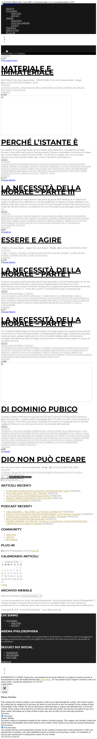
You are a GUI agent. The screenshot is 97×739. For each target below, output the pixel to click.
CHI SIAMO (11, 11)
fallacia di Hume (32, 298)
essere (4, 166)
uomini (21, 445)
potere (85, 438)
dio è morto (31, 218)
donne (53, 433)
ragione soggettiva (27, 223)
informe (86, 166)
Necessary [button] (5, 713)
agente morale (32, 216)
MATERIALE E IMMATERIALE (27, 70)
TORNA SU (6, 662)
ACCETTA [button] (37, 682)
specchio (75, 171)
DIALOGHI (16, 21)
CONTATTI (11, 37)
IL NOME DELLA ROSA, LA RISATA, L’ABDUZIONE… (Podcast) (36, 516)
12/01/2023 (5, 447)
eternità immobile (50, 166)
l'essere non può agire (21, 255)
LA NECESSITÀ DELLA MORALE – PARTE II (41, 321)
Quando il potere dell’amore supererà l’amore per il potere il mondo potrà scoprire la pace (42, 441)
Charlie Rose (53, 431)
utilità (77, 303)
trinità (44, 173)
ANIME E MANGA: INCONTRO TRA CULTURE (28, 498)
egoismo (43, 218)
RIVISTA (10, 9)
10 (2, 573)
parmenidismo (79, 169)
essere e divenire (18, 166)
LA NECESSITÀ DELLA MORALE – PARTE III (41, 190)
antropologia (9, 348)
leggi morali (34, 352)
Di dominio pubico (58, 164)
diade (72, 164)
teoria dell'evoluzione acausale (20, 173)
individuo (6, 221)
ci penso (5, 88)
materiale (79, 88)
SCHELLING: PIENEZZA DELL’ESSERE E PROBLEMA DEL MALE (37, 491)
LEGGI (4, 159)
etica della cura (79, 433)
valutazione (8, 225)
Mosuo (62, 435)
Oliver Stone (74, 435)
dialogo (45, 433)
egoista (84, 348)
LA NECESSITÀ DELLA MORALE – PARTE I (41, 272)
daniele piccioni (39, 164)
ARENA (9, 18)
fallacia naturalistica (56, 298)
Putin (35, 440)
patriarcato (41, 438)
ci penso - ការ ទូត (19, 88)
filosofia (6, 350)
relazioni (53, 171)
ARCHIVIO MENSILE (11, 596)
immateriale (49, 88)
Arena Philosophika (12, 294)
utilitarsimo (8, 305)
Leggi (23, 352)
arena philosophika (52, 216)
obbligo (69, 221)
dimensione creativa (12, 218)
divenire (80, 164)
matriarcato (51, 435)
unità (52, 173)
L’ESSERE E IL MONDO (17, 500)
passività (28, 303)
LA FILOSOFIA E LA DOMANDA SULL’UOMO (28, 496)
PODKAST (11, 28)
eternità (34, 166)
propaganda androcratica (16, 440)
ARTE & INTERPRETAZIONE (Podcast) (25, 519)
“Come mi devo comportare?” (58, 296)
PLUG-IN (10, 33)
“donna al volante (12, 431)
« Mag (4, 585)
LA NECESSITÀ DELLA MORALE (74, 300)
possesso (76, 438)
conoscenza (58, 348)
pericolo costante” (59, 438)
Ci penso (5, 85)
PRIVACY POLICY (14, 671)
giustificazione (80, 218)
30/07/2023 (5, 175)
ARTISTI (15, 16)
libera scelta (20, 221)
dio (36, 253)
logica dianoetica (33, 355)
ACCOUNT (11, 42)
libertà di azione (60, 352)
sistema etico (58, 223)
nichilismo (16, 303)
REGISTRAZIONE (14, 39)
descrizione (79, 216)
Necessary (8, 716)
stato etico (53, 357)
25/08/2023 (5, 92)
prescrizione (8, 223)
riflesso (64, 171)
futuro (65, 166)
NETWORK (11, 540)
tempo (83, 171)
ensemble (63, 433)
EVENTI (15, 25)
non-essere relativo (59, 169)
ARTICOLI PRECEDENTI (20, 477)
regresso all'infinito (61, 303)
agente (19, 216)
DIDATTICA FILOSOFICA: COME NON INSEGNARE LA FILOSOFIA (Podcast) (43, 514)
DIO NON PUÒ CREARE (43, 459)
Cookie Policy (45, 679)
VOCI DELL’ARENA (20, 23)
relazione (45, 223)
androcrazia (38, 431)
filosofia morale (79, 298)
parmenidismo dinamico (14, 171)
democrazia (73, 348)
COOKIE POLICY (14, 673)
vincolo (20, 225)
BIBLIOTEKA (12, 30)
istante (5, 169)
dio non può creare (49, 253)
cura (84, 431)
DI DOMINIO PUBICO (39, 409)
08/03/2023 (5, 359)
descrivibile (34, 88)
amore (27, 431)
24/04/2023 (5, 258)
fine (3, 300)
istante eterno (18, 169)
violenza (31, 445)
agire (4, 253)
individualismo (38, 300)
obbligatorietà (55, 221)
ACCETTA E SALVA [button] (10, 737)
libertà (32, 221)
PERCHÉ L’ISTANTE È (39, 142)
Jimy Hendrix (24, 435)
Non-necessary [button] (7, 725)
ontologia (20, 90)
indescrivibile (64, 88)
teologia (18, 475)
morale (41, 221)
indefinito (75, 166)
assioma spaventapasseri (15, 164)
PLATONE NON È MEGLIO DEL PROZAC (26, 493)
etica (19, 298)
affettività (7, 216)
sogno (68, 472)
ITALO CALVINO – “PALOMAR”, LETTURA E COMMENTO (34, 512)
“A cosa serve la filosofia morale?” (21, 296)
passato (32, 171)
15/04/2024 (5, 56)
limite (31, 169)
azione (68, 216)
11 (5, 573)
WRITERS (16, 13)
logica (19, 355)
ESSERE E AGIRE (31, 240)
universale (73, 223)
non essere (41, 169)
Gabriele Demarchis (59, 218)
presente (43, 171)
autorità (45, 348)
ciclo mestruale (71, 431)
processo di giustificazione (30, 357)
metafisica (7, 90)
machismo (37, 435)
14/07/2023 (5, 227)
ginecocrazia (8, 435)
